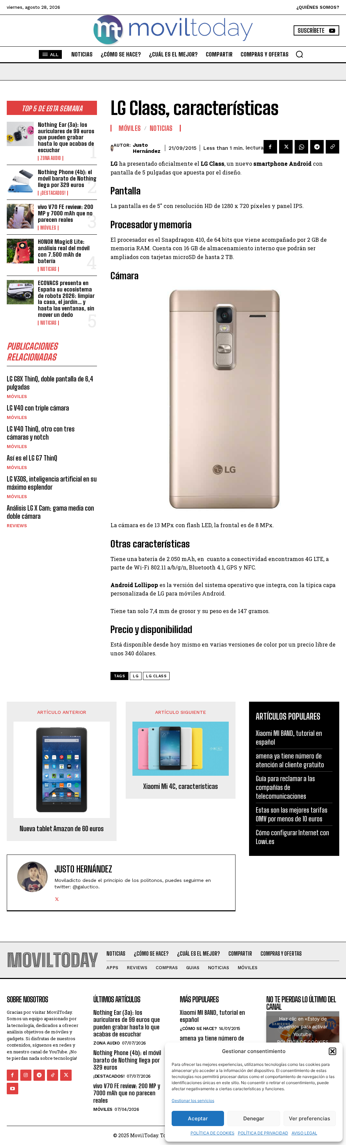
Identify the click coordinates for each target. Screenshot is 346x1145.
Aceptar (198, 1118)
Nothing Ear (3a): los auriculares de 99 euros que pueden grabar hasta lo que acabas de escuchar (66, 137)
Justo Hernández (146, 148)
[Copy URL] (332, 147)
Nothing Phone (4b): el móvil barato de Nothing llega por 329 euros (67, 178)
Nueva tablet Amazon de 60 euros (62, 828)
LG (136, 676)
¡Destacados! (53, 193)
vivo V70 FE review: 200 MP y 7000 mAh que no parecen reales (65, 213)
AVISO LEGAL (304, 1133)
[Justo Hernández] (112, 148)
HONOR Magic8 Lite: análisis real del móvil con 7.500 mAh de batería (64, 251)
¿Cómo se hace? (198, 1028)
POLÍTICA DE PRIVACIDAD (263, 1133)
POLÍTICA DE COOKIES (212, 1133)
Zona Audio (50, 158)
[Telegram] (317, 147)
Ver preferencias (309, 1118)
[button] (332, 1051)
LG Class (156, 676)
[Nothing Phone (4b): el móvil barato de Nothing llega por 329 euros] (20, 181)
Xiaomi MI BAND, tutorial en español (212, 1016)
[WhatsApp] (301, 147)
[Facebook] (270, 147)
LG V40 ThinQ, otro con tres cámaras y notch (41, 433)
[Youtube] (12, 1088)
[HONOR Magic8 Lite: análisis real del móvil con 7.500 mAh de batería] (20, 251)
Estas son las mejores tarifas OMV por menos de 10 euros (291, 814)
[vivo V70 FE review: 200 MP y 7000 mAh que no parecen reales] (20, 216)
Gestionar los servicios (193, 1100)
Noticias (48, 269)
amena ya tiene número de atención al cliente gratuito (290, 760)
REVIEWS (17, 525)
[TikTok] (52, 1075)
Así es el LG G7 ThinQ (32, 458)
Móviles (48, 228)
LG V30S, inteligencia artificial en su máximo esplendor (52, 483)
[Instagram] (26, 1075)
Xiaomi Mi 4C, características (180, 786)
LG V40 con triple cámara (38, 408)
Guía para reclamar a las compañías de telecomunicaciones (285, 787)
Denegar (253, 1118)
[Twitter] (286, 147)
